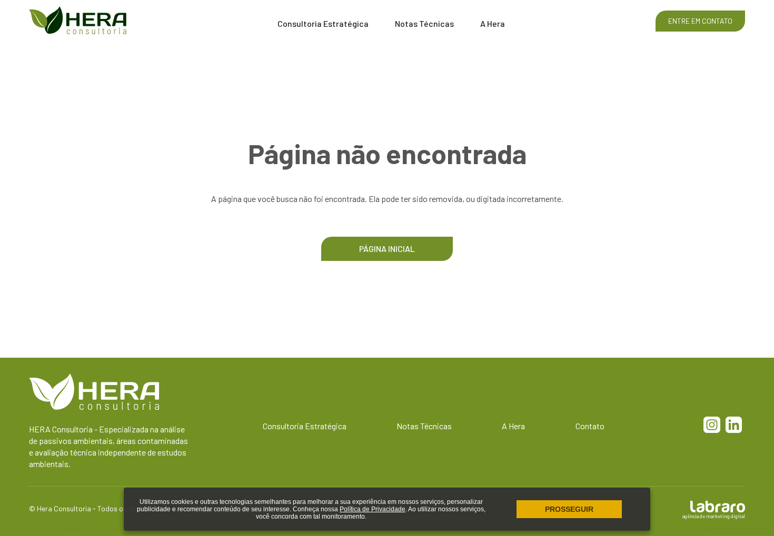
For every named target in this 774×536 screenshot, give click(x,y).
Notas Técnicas (424, 23)
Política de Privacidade (372, 509)
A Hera (492, 23)
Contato (589, 426)
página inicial (387, 249)
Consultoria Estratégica (323, 23)
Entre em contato (700, 20)
